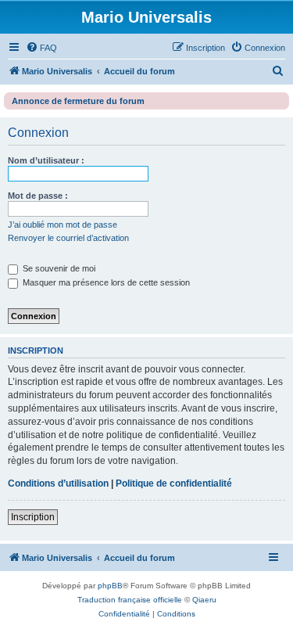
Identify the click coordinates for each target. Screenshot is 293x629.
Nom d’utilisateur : (46, 160)
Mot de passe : (38, 195)
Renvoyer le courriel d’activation (68, 238)
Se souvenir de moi (57, 268)
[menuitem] (41, 47)
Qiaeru (204, 599)
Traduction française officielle (129, 599)
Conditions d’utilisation (58, 483)
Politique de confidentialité (174, 483)
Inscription (33, 517)
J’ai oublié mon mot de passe (62, 224)
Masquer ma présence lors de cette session (105, 282)
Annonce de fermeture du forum (78, 101)
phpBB (110, 585)
